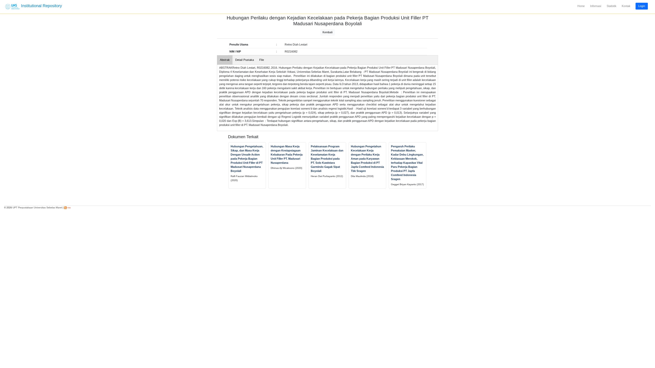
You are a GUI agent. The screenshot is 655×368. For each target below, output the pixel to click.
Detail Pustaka (244, 60)
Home (581, 6)
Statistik (611, 6)
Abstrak (225, 60)
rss (69, 207)
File (261, 60)
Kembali (328, 32)
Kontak (626, 6)
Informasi (595, 6)
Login (641, 6)
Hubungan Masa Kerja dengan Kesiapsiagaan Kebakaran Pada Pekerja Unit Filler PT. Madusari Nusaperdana (287, 154)
